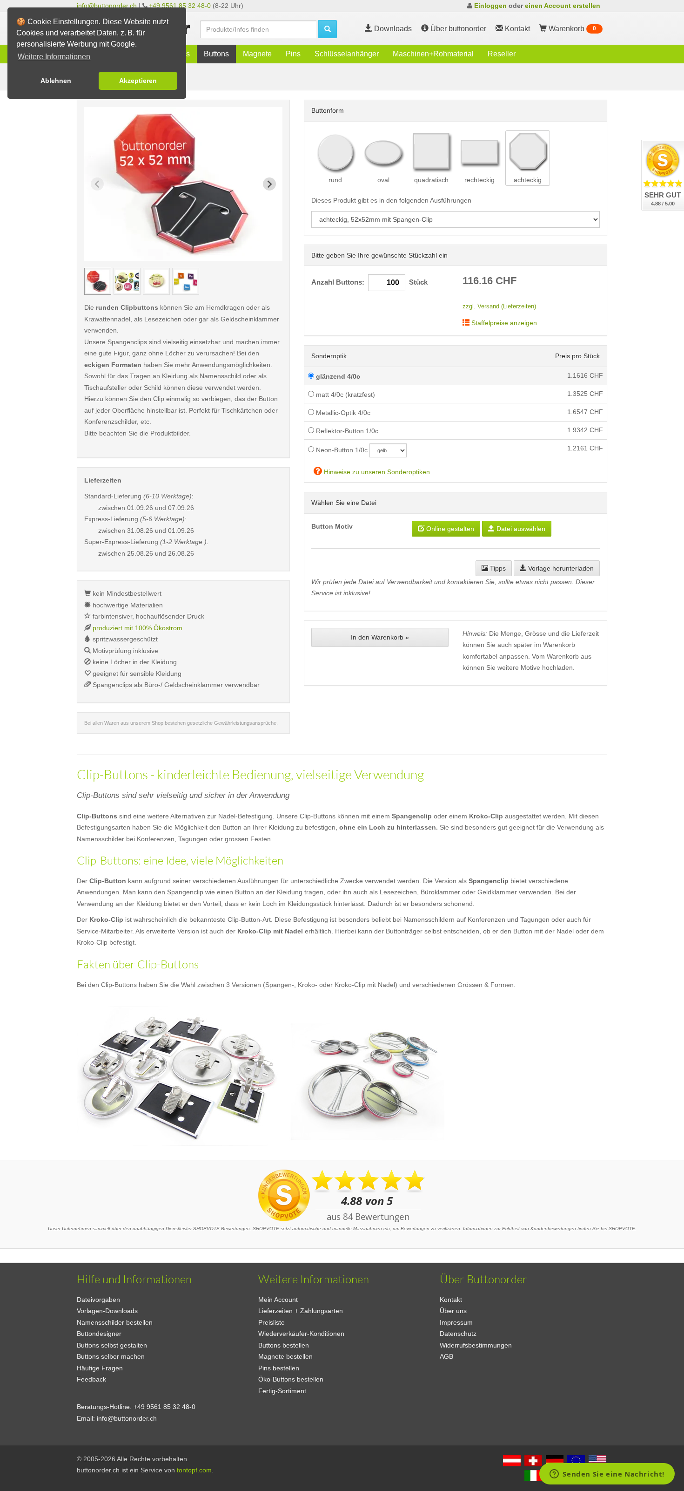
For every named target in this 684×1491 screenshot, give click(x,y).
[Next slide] (269, 184)
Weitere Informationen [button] (54, 57)
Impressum (456, 1322)
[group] (97, 281)
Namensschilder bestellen (115, 1322)
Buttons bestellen (283, 1345)
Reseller (502, 54)
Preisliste (271, 1322)
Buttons (216, 54)
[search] (327, 29)
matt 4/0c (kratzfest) (344, 394)
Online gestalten (449, 528)
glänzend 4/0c (337, 376)
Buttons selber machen (111, 1356)
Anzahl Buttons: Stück (369, 282)
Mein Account (278, 1299)
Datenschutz (458, 1333)
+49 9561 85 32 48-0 (180, 5)
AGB (446, 1356)
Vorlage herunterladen (560, 568)
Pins (293, 54)
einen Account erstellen (562, 5)
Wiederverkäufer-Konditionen (301, 1333)
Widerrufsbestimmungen (476, 1345)
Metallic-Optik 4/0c (342, 412)
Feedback (91, 1379)
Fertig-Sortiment (282, 1391)
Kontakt (451, 1299)
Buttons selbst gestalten (112, 1345)
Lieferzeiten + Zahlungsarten (300, 1310)
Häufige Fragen (100, 1368)
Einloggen (490, 5)
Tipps (497, 568)
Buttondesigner (99, 1333)
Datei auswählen (520, 528)
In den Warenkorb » (380, 637)
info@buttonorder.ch (107, 5)
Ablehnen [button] (55, 80)
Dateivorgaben (98, 1299)
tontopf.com (194, 1470)
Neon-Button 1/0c (341, 450)
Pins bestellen (278, 1368)
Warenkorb (571, 29)
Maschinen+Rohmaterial (433, 54)
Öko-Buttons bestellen (290, 1379)
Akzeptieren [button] (138, 80)
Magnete (257, 54)
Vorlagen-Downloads (107, 1310)
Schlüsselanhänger (347, 54)
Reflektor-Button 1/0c (346, 431)
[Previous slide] (97, 184)
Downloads (392, 29)
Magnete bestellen (285, 1356)
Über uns (453, 1310)
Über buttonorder (457, 29)
